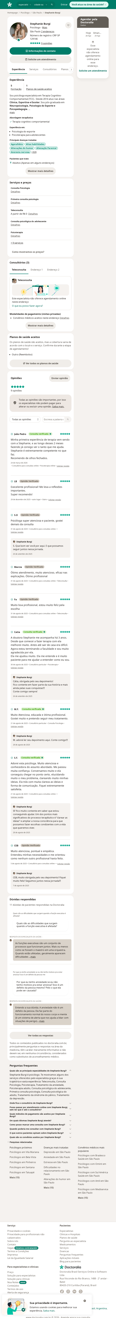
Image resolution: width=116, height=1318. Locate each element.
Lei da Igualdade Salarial (20, 1258)
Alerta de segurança (18, 1292)
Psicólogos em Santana (22, 1167)
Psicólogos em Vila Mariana (24, 1152)
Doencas (64, 1251)
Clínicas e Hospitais (70, 1234)
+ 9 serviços (17, 242)
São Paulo (37, 12)
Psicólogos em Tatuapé (22, 1172)
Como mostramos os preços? (28, 251)
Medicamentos (68, 1244)
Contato (11, 1244)
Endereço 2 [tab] (53, 269)
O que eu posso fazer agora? (27, 305)
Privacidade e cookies (18, 1230)
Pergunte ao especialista (73, 1241)
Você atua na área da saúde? (88, 4)
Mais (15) (15, 1177)
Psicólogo (25, 12)
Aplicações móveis (69, 1258)
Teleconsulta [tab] (19, 269)
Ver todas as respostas (40, 1035)
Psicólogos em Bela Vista (23, 1157)
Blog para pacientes (70, 1261)
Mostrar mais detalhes (42, 171)
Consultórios (50, 69)
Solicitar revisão (63, 466)
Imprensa (12, 1254)
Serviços (33, 69)
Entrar (64, 4)
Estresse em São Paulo (56, 1162)
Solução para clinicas (18, 1278)
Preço (10, 1272)
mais (12, 112)
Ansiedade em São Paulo (57, 1157)
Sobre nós (12, 1241)
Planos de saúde (68, 1237)
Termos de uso (15, 1289)
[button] (40, 51)
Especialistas (66, 1230)
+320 (33, 152)
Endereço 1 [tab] (37, 269)
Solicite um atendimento (93, 70)
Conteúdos (13, 1285)
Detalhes (15, 191)
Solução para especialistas (21, 1275)
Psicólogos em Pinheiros (23, 1162)
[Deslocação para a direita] (71, 69)
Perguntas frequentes (71, 1254)
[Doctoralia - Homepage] (10, 4)
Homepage (12, 12)
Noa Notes (16, 1282)
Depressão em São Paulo (57, 1152)
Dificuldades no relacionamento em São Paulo (56, 1171)
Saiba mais (49, 1310)
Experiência (18, 69)
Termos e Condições (18, 1251)
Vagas (22, 1247)
